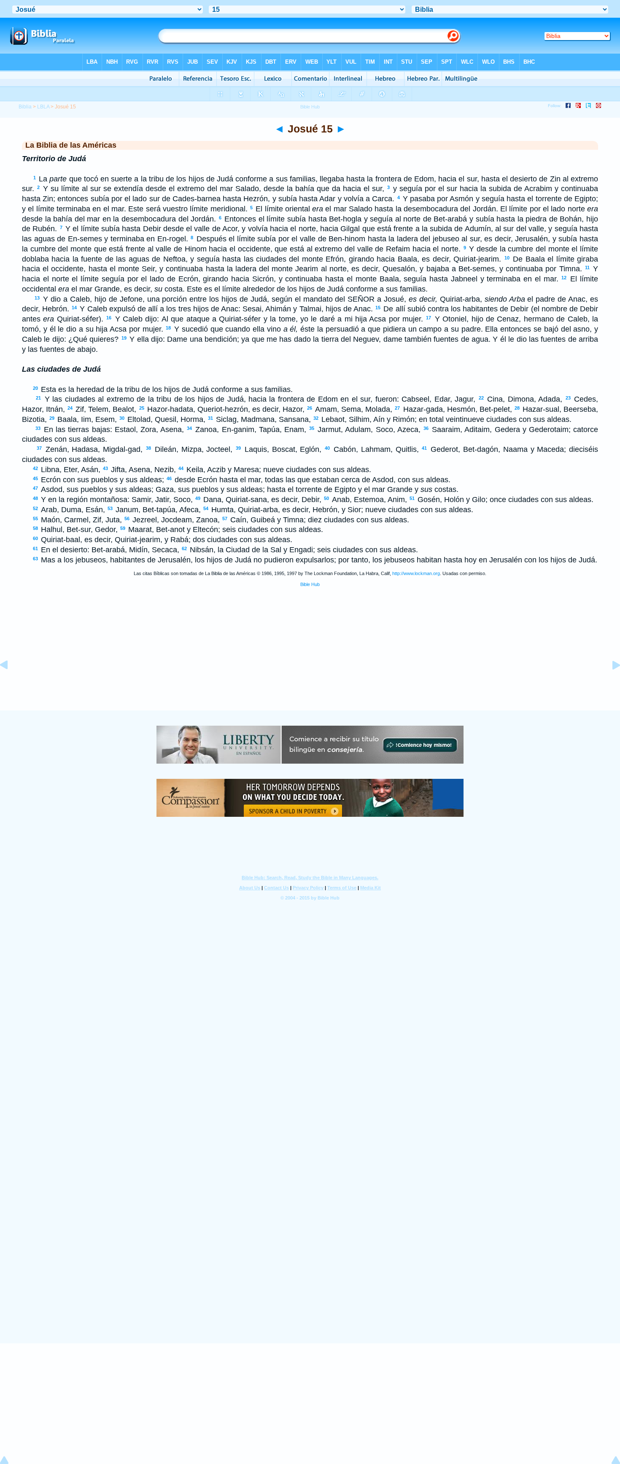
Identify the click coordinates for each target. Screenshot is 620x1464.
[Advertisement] (310, 658)
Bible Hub (310, 584)
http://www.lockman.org (416, 573)
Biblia (25, 107)
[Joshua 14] (10, 684)
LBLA (43, 107)
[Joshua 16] (609, 684)
